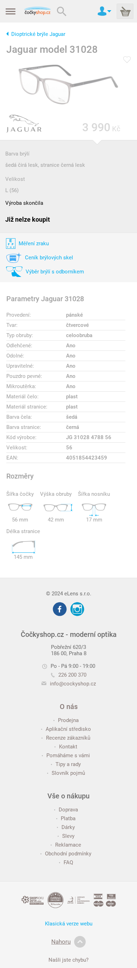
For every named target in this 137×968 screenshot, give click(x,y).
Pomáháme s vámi (68, 755)
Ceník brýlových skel (49, 257)
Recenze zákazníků (68, 738)
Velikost (15, 179)
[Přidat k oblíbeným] (127, 60)
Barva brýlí (17, 154)
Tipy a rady (68, 764)
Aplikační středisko (68, 729)
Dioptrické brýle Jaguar (38, 34)
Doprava (68, 809)
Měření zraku (34, 243)
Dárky (68, 827)
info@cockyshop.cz (73, 684)
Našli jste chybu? (68, 960)
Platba (68, 818)
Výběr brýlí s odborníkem (55, 271)
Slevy (68, 836)
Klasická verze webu (68, 923)
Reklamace (68, 845)
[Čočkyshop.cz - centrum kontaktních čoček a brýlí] (37, 11)
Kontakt (68, 747)
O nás (69, 706)
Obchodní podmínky (68, 853)
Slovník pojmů (68, 773)
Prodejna (68, 720)
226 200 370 (72, 675)
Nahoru (61, 941)
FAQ (68, 862)
